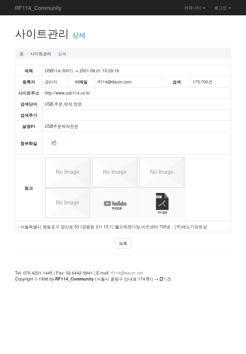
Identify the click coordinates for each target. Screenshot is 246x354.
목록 (123, 243)
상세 (79, 34)
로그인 (221, 7)
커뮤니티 (193, 7)
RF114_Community (38, 7)
